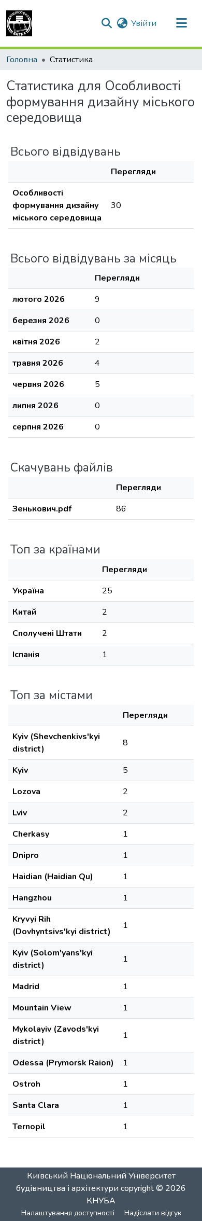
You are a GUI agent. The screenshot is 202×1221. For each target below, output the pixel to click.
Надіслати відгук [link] (152, 1213)
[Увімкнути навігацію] (181, 23)
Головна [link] (21, 59)
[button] (19, 23)
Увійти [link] (143, 23)
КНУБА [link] (101, 1200)
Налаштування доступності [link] (67, 1213)
